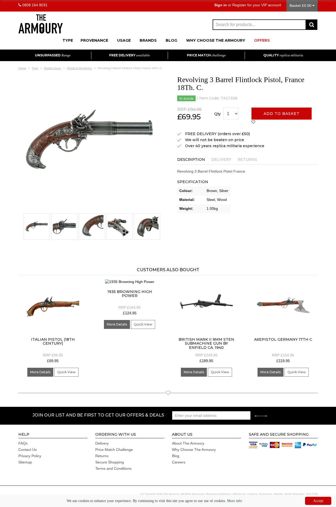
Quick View (66, 372)
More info (234, 501)
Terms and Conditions (113, 468)
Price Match (206, 55)
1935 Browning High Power (129, 293)
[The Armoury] (40, 23)
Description (191, 159)
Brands (148, 40)
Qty (217, 113)
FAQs (23, 443)
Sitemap (25, 462)
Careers (178, 462)
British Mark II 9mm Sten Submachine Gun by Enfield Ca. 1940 (206, 343)
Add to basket (282, 113)
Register (239, 5)
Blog (171, 40)
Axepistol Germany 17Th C (283, 339)
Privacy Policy (29, 456)
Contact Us (27, 449)
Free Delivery (129, 55)
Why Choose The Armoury (215, 40)
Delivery (221, 159)
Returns (247, 159)
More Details (40, 372)
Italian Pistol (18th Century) (53, 341)
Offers (262, 40)
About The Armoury (188, 443)
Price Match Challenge (114, 449)
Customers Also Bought (168, 269)
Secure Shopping (109, 462)
